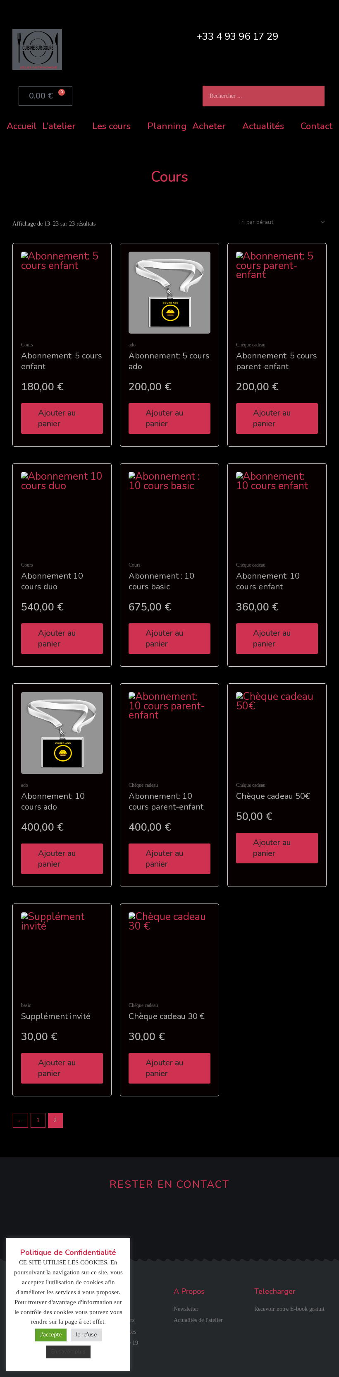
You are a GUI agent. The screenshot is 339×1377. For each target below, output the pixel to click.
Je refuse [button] (86, 1335)
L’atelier (59, 126)
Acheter (209, 126)
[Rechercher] (314, 96)
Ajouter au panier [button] (57, 418)
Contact (316, 126)
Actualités (263, 126)
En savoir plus (68, 1351)
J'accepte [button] (51, 1335)
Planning (167, 126)
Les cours (111, 126)
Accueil (22, 126)
